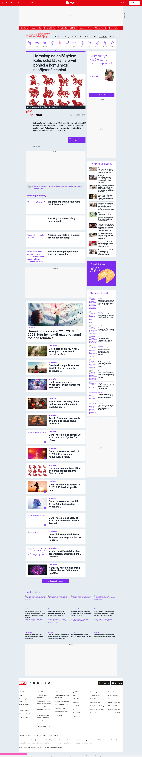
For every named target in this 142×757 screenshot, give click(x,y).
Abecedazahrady (102, 371)
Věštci (94, 37)
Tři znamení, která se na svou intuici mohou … (64, 203)
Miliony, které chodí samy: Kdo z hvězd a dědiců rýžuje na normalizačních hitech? (106, 197)
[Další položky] (120, 28)
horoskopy (44, 186)
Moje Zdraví (101, 326)
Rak (52, 46)
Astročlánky (103, 37)
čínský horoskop (61, 186)
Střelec (90, 46)
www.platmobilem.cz (113, 756)
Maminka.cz (101, 360)
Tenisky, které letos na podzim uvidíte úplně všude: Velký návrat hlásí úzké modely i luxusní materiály (105, 179)
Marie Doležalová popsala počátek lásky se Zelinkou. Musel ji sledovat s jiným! (106, 315)
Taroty (67, 37)
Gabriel (94, 76)
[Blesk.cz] (70, 2)
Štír (82, 46)
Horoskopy (58, 37)
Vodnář (105, 46)
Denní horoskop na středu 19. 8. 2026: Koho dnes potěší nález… (65, 487)
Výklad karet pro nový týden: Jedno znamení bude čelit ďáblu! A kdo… (64, 404)
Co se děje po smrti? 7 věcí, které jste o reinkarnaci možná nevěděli (64, 351)
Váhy (74, 46)
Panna (67, 46)
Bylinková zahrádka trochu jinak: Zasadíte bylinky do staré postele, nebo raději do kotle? (106, 375)
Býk (37, 46)
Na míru (112, 37)
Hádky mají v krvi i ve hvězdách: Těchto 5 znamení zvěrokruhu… (64, 385)
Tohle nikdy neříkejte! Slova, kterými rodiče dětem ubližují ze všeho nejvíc (105, 364)
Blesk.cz (100, 298)
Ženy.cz (96, 632)
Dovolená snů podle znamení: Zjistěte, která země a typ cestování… (65, 368)
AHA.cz (100, 383)
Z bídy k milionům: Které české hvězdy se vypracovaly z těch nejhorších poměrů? (105, 252)
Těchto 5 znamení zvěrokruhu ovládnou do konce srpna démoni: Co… (65, 421)
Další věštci (101, 94)
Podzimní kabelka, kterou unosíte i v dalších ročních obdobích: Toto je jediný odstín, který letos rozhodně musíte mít (106, 227)
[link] (30, 683)
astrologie (52, 186)
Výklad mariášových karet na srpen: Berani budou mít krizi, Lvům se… (65, 554)
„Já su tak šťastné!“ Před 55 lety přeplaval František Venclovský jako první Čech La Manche (106, 407)
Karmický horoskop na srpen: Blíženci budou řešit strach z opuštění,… (64, 570)
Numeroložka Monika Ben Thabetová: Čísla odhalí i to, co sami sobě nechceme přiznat (106, 244)
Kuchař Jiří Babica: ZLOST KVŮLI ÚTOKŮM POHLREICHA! (106, 386)
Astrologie (46, 50)
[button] (104, 683)
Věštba (74, 37)
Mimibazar (101, 346)
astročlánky (71, 186)
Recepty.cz (100, 336)
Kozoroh (97, 46)
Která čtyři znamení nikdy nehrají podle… (62, 219)
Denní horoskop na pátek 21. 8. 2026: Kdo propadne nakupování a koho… (64, 454)
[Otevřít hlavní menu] (3, 3)
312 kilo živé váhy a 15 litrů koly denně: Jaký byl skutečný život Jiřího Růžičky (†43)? (105, 236)
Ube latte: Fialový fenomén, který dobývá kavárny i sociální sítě (105, 340)
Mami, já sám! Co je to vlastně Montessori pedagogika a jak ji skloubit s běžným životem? (104, 351)
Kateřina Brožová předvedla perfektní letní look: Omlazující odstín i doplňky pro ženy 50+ (105, 170)
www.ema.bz (104, 756)
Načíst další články (55, 581)
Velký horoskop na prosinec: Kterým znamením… (63, 253)
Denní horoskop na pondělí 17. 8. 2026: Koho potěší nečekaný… (63, 504)
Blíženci (45, 46)
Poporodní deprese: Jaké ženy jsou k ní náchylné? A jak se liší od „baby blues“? (106, 329)
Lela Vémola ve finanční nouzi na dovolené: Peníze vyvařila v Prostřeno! (106, 396)
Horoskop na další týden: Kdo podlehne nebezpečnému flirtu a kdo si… (65, 471)
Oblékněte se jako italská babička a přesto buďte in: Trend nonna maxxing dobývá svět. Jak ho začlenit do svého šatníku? (106, 206)
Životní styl (52, 398)
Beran (29, 46)
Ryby (112, 46)
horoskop (37, 186)
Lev (60, 46)
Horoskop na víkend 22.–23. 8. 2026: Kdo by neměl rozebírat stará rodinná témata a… (54, 334)
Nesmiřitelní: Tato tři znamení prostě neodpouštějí (64, 236)
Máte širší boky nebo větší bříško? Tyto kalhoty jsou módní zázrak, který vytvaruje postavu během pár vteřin (106, 188)
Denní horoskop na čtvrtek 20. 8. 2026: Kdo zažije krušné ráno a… (65, 437)
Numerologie (84, 37)
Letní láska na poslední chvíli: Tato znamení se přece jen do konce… (65, 537)
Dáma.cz (100, 403)
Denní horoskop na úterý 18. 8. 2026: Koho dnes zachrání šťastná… (64, 520)
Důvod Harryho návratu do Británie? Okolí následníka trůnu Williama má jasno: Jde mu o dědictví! (106, 302)
